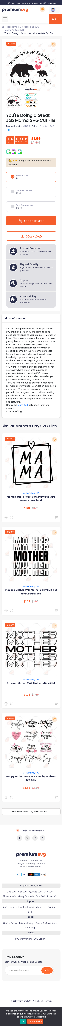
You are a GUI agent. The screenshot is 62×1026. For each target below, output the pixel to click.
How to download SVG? (22, 907)
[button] (54, 10)
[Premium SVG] (6, 517)
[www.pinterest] (42, 838)
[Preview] (11, 517)
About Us (40, 907)
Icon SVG (52, 896)
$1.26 (26, 694)
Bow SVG (40, 896)
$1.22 (27, 601)
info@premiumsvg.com (33, 830)
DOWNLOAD (33, 236)
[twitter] (27, 838)
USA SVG (48, 891)
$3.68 (26, 788)
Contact (52, 907)
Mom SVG (23, 405)
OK (23, 1021)
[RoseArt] (6, 797)
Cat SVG (22, 891)
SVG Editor (39, 938)
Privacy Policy (26, 923)
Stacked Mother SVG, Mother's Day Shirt (31, 683)
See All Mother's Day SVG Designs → (31, 811)
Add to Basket (34, 221)
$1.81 (27, 508)
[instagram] (35, 838)
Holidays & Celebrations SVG (23, 26)
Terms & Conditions (46, 923)
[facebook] (19, 838)
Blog (30, 911)
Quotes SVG (35, 891)
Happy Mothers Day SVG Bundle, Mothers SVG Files (31, 778)
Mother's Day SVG (14, 30)
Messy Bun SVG (26, 896)
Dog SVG (11, 891)
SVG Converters (23, 938)
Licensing (30, 927)
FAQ (5, 907)
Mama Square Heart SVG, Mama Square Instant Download (31, 498)
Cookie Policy (10, 923)
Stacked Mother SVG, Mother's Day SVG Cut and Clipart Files (31, 591)
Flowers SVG (9, 896)
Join (47, 970)
